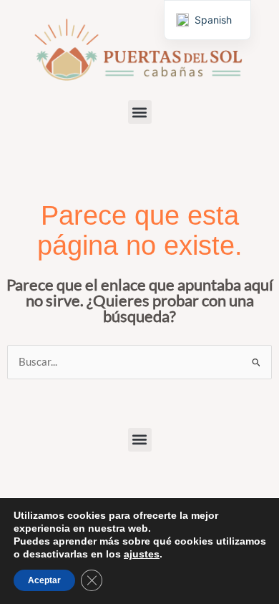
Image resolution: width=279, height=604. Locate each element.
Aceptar (44, 580)
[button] (140, 112)
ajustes (142, 554)
